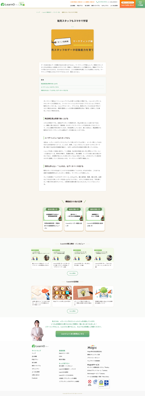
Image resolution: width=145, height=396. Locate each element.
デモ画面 (140, 5)
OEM (60, 356)
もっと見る (72, 273)
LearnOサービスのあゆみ (66, 375)
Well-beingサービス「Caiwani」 (96, 373)
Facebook (34, 378)
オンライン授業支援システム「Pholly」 (98, 367)
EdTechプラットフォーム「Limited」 (97, 370)
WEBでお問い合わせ (127, 4)
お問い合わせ (35, 375)
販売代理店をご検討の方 (76, 2)
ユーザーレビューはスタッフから (50, 87)
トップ (38, 12)
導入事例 (87, 5)
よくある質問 (114, 5)
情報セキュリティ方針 (93, 354)
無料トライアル (95, 5)
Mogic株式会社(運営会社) (94, 351)
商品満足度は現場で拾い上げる (49, 83)
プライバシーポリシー (93, 357)
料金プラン (80, 5)
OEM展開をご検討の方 (89, 2)
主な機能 (72, 5)
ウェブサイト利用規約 (93, 361)
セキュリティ (105, 5)
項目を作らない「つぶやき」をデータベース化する (54, 90)
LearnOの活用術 (63, 372)
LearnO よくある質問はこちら (72, 334)
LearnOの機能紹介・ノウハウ (67, 369)
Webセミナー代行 (64, 353)
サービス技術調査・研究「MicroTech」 (98, 376)
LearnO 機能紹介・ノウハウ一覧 (51, 12)
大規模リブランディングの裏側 (68, 378)
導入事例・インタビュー (66, 366)
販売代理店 (62, 359)
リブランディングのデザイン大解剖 (69, 381)
